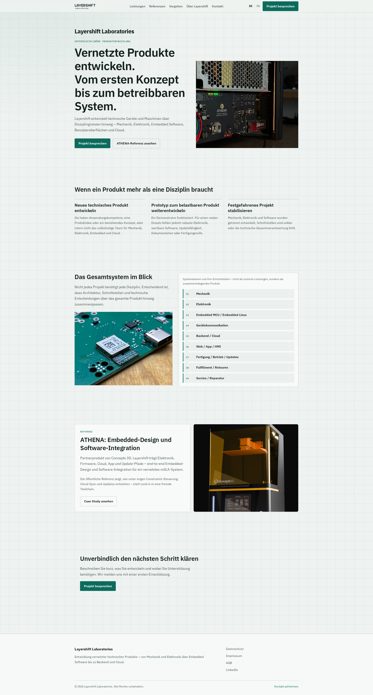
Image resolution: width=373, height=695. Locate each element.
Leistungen (137, 6)
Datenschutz (235, 649)
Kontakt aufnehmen (286, 686)
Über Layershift (197, 6)
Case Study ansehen (98, 501)
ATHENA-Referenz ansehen (136, 143)
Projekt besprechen (281, 6)
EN (258, 6)
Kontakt (217, 6)
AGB (229, 663)
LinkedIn (232, 670)
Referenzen (157, 6)
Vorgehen (176, 6)
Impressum (234, 656)
